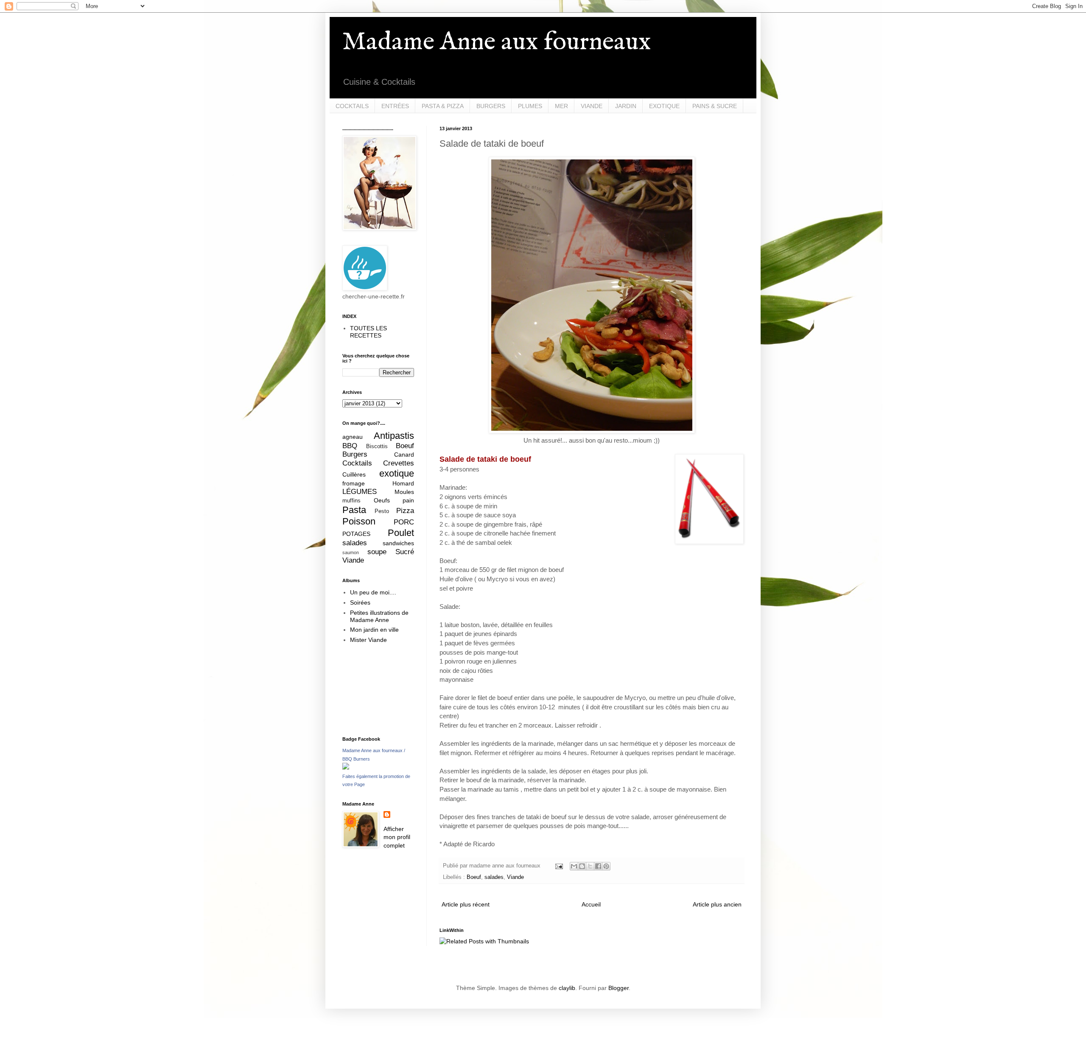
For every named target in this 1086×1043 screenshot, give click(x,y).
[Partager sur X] (590, 866)
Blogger (618, 987)
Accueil (591, 904)
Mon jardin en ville (374, 629)
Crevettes (398, 463)
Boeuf (474, 877)
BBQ (349, 446)
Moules (404, 491)
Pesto (382, 511)
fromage (353, 483)
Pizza (405, 511)
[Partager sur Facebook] (598, 866)
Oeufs (382, 500)
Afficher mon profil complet (396, 837)
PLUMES (530, 106)
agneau (352, 436)
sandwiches (398, 543)
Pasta (354, 510)
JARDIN (625, 106)
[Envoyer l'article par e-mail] (559, 866)
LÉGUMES (359, 492)
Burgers (354, 454)
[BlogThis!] (582, 866)
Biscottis (377, 446)
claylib (567, 987)
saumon (350, 552)
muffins (351, 501)
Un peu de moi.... (373, 592)
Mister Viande (368, 639)
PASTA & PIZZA (443, 106)
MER (561, 106)
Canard (404, 454)
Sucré (404, 552)
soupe (376, 552)
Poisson (358, 521)
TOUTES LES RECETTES (368, 332)
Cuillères (354, 474)
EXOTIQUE (664, 106)
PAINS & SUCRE (714, 106)
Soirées (360, 602)
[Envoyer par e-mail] (574, 866)
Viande (515, 877)
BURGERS (490, 106)
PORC (404, 522)
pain (408, 500)
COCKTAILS (352, 106)
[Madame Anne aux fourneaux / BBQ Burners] (345, 767)
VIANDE (591, 106)
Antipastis (394, 435)
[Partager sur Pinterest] (606, 866)
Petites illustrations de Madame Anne (379, 616)
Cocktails (357, 463)
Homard (403, 483)
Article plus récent (466, 904)
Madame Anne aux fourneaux (496, 42)
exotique (396, 473)
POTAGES (356, 533)
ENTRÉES (395, 106)
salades (494, 877)
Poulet (401, 532)
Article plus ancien (717, 904)
